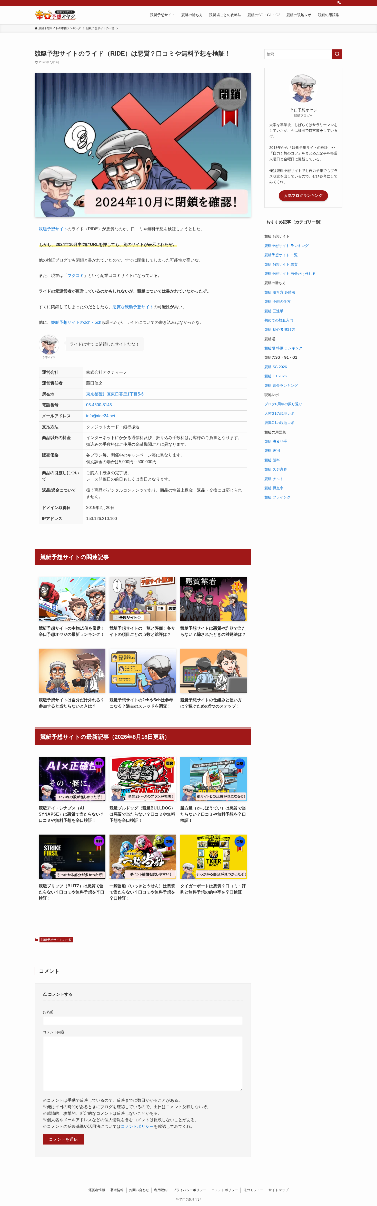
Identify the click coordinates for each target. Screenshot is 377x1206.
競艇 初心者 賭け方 (279, 329)
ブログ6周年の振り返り (283, 404)
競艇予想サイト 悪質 (281, 264)
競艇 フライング (277, 497)
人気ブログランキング (303, 195)
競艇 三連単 (273, 311)
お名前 (48, 1012)
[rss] (339, 3)
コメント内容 (53, 1032)
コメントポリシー (137, 1126)
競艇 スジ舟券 (275, 469)
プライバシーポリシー (189, 1190)
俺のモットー (253, 1190)
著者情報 (117, 1190)
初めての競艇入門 (278, 320)
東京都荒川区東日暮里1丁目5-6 (115, 394)
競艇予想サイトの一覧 (56, 940)
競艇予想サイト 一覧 (281, 255)
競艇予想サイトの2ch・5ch (76, 322)
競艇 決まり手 (275, 441)
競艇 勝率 (272, 460)
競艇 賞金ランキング (281, 385)
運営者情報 (96, 1190)
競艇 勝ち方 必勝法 (279, 292)
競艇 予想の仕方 (277, 301)
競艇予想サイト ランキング (286, 246)
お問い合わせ (139, 1190)
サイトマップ (279, 1190)
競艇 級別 (272, 451)
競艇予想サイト (53, 229)
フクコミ (75, 275)
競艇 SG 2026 (275, 367)
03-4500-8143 (99, 405)
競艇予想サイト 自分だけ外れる (290, 274)
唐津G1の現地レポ (279, 423)
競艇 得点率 (273, 488)
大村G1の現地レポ (279, 413)
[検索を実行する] (337, 54)
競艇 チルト (273, 479)
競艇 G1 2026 (275, 376)
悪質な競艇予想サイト (133, 307)
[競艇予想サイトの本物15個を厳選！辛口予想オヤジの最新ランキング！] (56, 15)
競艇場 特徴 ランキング (283, 348)
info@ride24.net (100, 416)
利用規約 (160, 1190)
